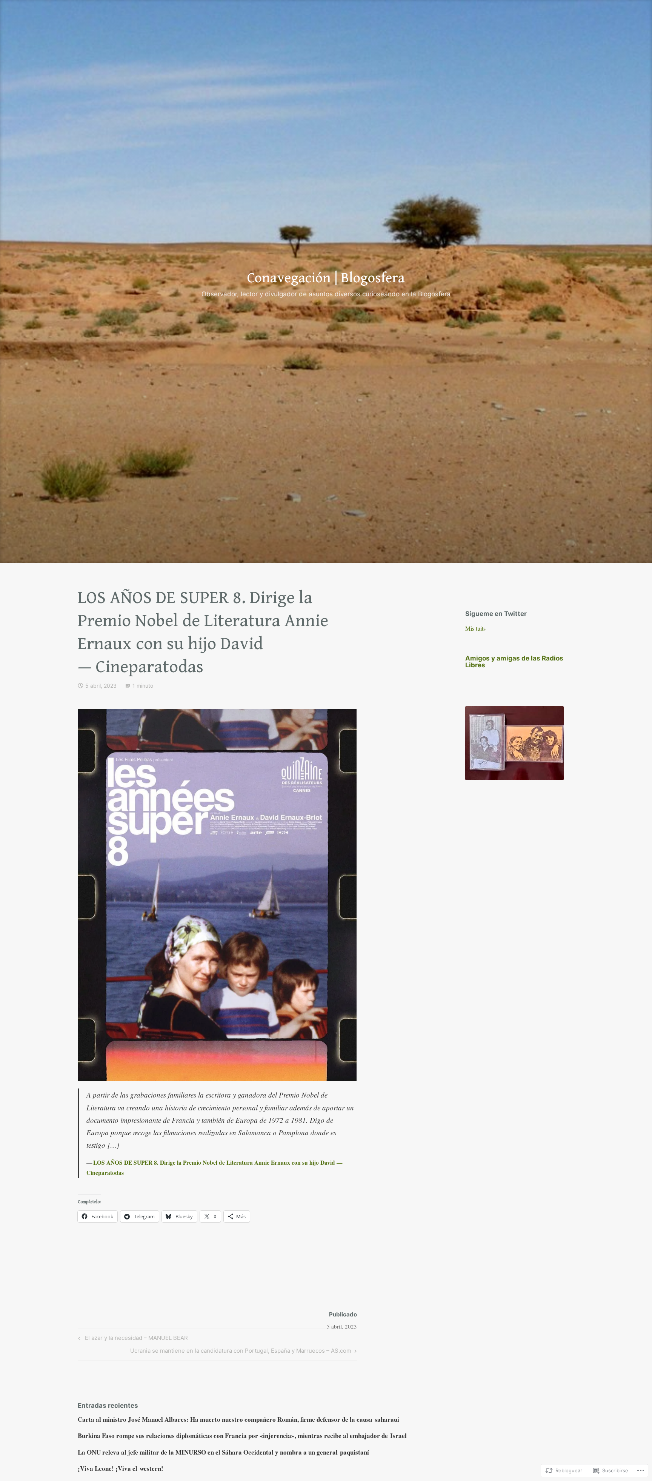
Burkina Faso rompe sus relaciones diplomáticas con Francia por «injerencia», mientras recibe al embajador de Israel (242, 1435)
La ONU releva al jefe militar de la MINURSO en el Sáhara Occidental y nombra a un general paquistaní (223, 1452)
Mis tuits (475, 628)
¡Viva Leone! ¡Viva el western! (120, 1468)
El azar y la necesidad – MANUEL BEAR (132, 1339)
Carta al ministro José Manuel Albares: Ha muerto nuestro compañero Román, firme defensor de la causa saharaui (238, 1419)
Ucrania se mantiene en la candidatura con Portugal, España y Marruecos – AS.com (240, 1352)
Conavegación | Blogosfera (326, 278)
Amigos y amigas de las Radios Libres (514, 661)
